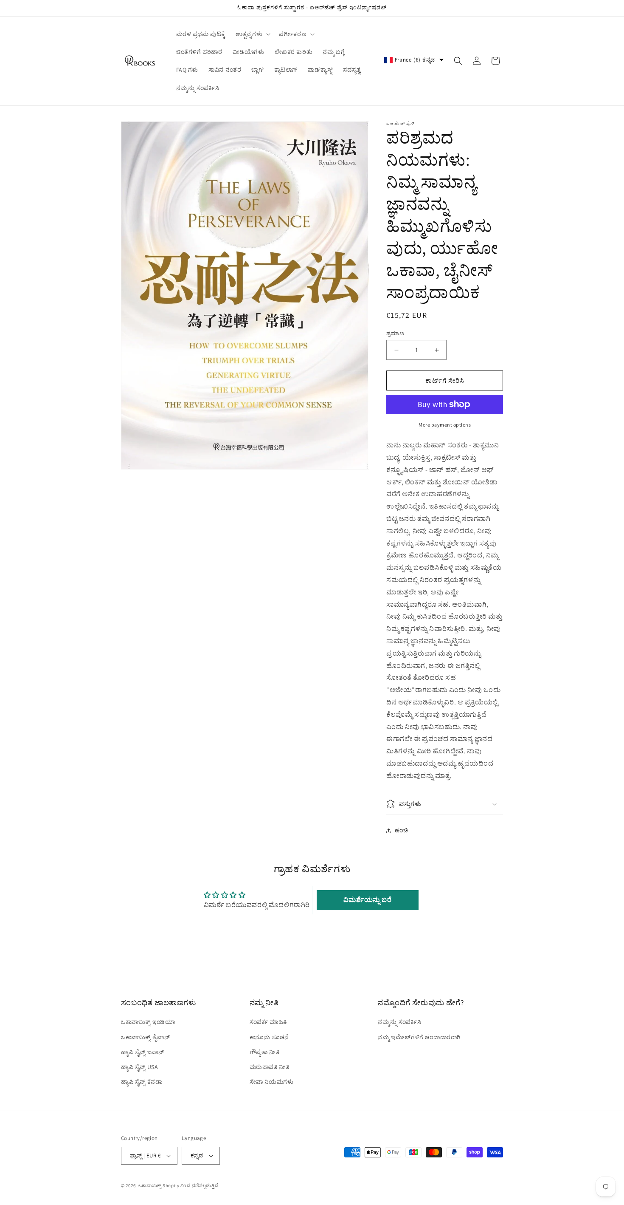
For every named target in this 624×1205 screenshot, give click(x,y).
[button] (252, 34)
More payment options (445, 424)
